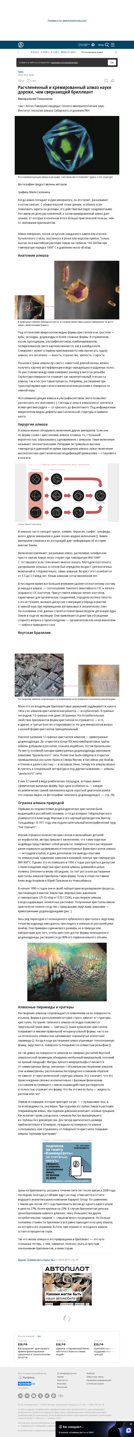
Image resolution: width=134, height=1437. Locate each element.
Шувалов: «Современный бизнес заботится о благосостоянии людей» (73, 1351)
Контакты (62, 1380)
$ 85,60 (34, 52)
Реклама (61, 1383)
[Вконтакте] (27, 1395)
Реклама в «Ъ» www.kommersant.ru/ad (67, 20)
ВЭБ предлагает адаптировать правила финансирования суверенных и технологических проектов (34, 1353)
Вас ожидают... (73, 1427)
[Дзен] (33, 1395)
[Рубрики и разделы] (112, 44)
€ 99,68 (44, 52)
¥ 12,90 (54, 52)
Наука (21, 71)
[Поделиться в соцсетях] (112, 81)
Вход (101, 44)
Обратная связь (95, 1376)
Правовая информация (99, 1380)
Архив (60, 1376)
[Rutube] (47, 1395)
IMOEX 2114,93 (68, 52)
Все (39, 1336)
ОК (112, 62)
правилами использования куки (64, 62)
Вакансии (62, 1387)
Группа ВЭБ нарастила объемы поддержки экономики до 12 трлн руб (109, 1351)
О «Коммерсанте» (67, 1373)
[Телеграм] (20, 1395)
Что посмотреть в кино (92, 52)
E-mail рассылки (95, 1383)
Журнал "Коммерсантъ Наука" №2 (36, 1259)
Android (90, 1373)
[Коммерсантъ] (21, 45)
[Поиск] (107, 44)
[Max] (53, 1395)
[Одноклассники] (40, 1395)
